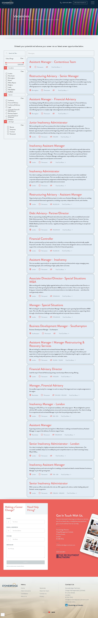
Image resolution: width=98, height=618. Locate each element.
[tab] (15, 508)
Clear (21, 58)
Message (10, 544)
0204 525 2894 (60, 552)
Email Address (12, 527)
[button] (93, 2)
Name (9, 518)
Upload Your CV (80, 3)
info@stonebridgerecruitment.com (65, 545)
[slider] (6, 62)
